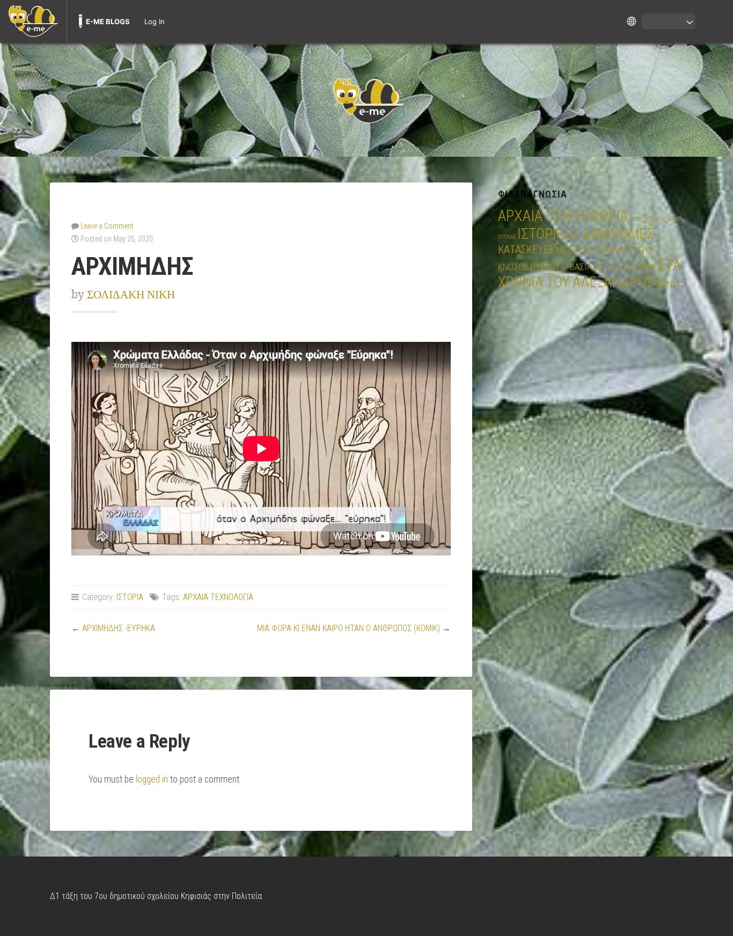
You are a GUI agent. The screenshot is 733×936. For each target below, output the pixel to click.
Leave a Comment (107, 226)
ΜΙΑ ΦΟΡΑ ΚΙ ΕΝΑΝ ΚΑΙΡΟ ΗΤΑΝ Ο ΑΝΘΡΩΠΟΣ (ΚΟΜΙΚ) (348, 628)
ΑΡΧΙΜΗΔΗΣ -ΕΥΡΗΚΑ (118, 628)
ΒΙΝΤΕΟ (638, 219)
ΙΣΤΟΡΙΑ (129, 597)
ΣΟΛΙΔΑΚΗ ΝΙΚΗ (131, 294)
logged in (152, 779)
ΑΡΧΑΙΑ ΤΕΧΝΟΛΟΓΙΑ (218, 597)
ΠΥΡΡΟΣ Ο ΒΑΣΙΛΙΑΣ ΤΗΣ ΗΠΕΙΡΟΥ (593, 266)
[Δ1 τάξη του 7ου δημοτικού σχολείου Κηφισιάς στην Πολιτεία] (366, 99)
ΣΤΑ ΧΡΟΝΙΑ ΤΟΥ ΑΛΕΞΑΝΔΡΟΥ (589, 274)
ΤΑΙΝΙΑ (667, 284)
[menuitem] (33, 21)
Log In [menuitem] (154, 21)
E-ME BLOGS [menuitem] (108, 21)
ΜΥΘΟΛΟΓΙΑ (578, 250)
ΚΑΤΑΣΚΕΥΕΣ (526, 249)
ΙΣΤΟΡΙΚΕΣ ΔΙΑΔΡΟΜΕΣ (585, 234)
